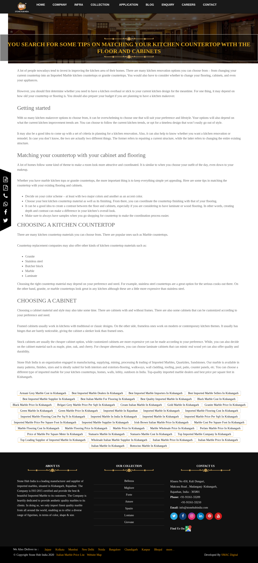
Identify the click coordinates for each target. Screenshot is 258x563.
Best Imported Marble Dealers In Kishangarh (97, 393)
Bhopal (158, 549)
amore (129, 501)
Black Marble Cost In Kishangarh (216, 399)
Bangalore (115, 549)
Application (128, 4)
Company (60, 4)
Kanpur (146, 549)
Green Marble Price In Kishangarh (78, 410)
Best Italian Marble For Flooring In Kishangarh (108, 399)
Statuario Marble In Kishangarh (106, 434)
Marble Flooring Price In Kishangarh (86, 428)
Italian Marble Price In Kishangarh (172, 440)
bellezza (129, 480)
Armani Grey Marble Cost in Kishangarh (43, 393)
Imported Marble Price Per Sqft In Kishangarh (211, 416)
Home (40, 4)
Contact (210, 4)
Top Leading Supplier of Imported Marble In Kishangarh (52, 440)
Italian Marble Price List (70, 554)
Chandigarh (131, 549)
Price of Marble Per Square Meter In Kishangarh (55, 434)
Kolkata (59, 549)
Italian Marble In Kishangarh (107, 445)
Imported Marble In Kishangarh (161, 410)
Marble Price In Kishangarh (129, 428)
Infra (78, 4)
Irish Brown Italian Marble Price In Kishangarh (161, 422)
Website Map (94, 554)
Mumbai (73, 549)
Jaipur (48, 549)
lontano (129, 515)
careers (188, 4)
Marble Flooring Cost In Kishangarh (38, 428)
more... (170, 549)
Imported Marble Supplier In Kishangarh (105, 422)
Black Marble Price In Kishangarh (32, 404)
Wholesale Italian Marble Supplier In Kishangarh (119, 440)
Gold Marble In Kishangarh (183, 404)
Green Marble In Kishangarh (36, 410)
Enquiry (168, 4)
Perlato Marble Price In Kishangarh (220, 428)
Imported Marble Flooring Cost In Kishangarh (211, 410)
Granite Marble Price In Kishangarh (225, 404)
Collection (100, 4)
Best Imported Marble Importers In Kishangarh (155, 393)
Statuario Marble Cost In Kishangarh (151, 434)
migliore (129, 487)
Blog (150, 4)
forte (129, 494)
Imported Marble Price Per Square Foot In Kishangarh (45, 422)
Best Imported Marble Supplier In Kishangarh (49, 399)
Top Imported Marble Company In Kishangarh (204, 434)
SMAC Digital (229, 554)
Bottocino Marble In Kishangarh (148, 445)
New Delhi (88, 549)
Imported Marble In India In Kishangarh (114, 416)
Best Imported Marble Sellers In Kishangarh (213, 393)
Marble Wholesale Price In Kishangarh (172, 428)
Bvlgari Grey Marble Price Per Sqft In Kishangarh (86, 404)
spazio (129, 508)
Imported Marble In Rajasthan (120, 410)
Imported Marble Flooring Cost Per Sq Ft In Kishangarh (53, 416)
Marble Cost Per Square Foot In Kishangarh (219, 422)
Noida (101, 549)
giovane (129, 522)
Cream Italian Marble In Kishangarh (141, 404)
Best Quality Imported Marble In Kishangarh (166, 399)
